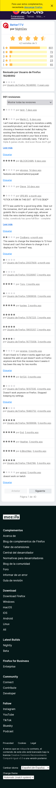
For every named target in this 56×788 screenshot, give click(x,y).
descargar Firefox (33, 7)
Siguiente (40, 490)
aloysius (24, 170)
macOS (7, 607)
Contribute (9, 687)
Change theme (10, 773)
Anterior (15, 490)
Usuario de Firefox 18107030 (21, 389)
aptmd (23, 472)
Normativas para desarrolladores (23, 558)
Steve (23, 186)
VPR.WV (24, 196)
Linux (6, 624)
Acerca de (9, 535)
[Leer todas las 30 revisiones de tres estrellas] (28, 56)
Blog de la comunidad (16, 563)
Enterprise (9, 666)
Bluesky (8, 725)
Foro (6, 569)
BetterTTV (17, 24)
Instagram (9, 709)
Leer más (8, 147)
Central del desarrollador (18, 552)
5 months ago (44, 423)
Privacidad (8, 743)
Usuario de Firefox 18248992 (21, 85)
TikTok (7, 720)
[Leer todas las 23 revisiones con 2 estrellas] (28, 60)
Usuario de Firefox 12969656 (21, 296)
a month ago (35, 196)
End (22, 432)
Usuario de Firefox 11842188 (21, 463)
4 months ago (44, 389)
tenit (22, 110)
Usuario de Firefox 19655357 (21, 329)
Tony (22, 284)
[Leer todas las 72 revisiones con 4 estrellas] (28, 52)
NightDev (21, 28)
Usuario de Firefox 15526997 (21, 274)
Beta (6, 650)
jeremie (23, 351)
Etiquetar (7, 154)
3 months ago (44, 341)
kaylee (23, 305)
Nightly (7, 645)
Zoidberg (24, 237)
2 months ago (44, 274)
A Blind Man (26, 451)
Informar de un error (15, 574)
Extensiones (17, 16)
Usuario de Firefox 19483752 (21, 411)
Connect (8, 682)
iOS (5, 612)
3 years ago (43, 85)
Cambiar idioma (10, 767)
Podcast (8, 731)
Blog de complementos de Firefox (24, 541)
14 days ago (35, 170)
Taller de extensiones (16, 547)
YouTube (8, 714)
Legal (33, 743)
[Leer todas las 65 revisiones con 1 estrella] (28, 64)
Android (8, 618)
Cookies (22, 743)
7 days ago (31, 110)
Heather (24, 441)
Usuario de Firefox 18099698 (21, 423)
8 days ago (35, 119)
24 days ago (33, 186)
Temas (30, 16)
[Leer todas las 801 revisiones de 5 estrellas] (28, 48)
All (4, 629)
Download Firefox (14, 596)
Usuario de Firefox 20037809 (21, 262)
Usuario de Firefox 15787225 (21, 317)
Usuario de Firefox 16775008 (21, 341)
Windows (8, 601)
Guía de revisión (13, 580)
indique (23, 748)
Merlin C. (24, 119)
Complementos (13, 530)
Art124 (23, 376)
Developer (9, 693)
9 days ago (40, 161)
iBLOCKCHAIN (27, 161)
